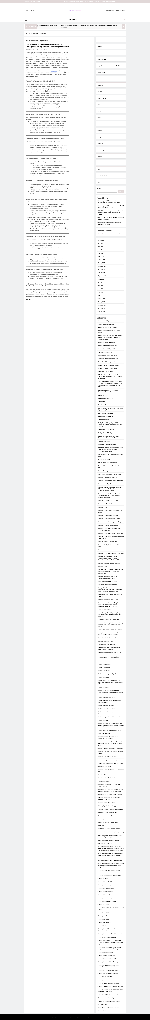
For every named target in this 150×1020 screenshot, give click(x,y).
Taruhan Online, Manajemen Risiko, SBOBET (109, 875)
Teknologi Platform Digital (105, 976)
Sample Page (73, 20)
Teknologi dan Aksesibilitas (105, 916)
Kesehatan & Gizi (102, 566)
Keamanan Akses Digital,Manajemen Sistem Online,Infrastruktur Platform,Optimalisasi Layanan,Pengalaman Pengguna (109, 488)
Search (99, 188)
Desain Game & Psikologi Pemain (106, 362)
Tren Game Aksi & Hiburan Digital (106, 998)
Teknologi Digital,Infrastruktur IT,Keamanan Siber (110, 934)
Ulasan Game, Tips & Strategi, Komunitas (108, 1007)
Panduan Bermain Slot (103, 677)
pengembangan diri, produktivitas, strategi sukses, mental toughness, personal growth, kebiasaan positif (111, 743)
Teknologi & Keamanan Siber (105, 891)
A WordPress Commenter (105, 234)
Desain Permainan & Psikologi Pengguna (108, 365)
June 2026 (100, 246)
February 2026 (101, 259)
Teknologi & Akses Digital (104, 878)
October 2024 (101, 311)
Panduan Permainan (103, 720)
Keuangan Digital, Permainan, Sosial (107, 584)
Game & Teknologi (103, 395)
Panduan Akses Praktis (104, 670)
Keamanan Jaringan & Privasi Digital (107, 541)
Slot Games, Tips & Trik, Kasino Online (108, 822)
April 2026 (100, 253)
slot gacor (54, 71)
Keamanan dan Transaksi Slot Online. (107, 504)
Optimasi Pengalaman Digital (105, 641)
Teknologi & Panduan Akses (105, 895)
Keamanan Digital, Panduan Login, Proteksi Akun (110, 533)
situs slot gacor (102, 98)
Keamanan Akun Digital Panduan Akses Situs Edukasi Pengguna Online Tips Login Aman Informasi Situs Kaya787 (109, 495)
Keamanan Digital (102, 507)
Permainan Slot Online (104, 781)
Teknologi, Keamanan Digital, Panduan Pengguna (110, 986)
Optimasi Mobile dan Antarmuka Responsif (109, 638)
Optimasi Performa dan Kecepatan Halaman (109, 652)
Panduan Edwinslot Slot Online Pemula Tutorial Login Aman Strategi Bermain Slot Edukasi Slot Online (110, 682)
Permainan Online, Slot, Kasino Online (108, 778)
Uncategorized (101, 1011)
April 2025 (100, 292)
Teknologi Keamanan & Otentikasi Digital (108, 962)
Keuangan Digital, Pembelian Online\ (107, 581)
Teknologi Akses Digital (104, 912)
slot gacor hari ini (102, 175)
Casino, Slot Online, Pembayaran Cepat (108, 358)
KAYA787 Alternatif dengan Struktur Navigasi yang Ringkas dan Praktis (96, 1)
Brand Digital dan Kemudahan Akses (107, 355)
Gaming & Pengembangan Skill (106, 416)
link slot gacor (101, 72)
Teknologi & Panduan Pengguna (106, 898)
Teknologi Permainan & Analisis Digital (108, 970)
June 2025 (100, 285)
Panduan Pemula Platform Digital (106, 708)
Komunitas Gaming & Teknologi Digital (108, 599)
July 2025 (100, 282)
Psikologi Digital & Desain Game (106, 802)
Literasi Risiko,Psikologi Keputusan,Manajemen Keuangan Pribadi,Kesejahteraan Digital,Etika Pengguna (110, 614)
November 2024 (102, 308)
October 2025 (101, 272)
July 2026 (100, 243)
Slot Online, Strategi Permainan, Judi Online (109, 840)
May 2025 (100, 289)
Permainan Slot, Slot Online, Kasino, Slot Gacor (110, 794)
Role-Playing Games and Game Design (108, 812)
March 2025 (101, 295)
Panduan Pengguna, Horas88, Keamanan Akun (110, 717)
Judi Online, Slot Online (104, 459)
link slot (100, 91)
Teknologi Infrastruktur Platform (106, 955)
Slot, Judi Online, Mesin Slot (105, 843)
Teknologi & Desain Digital (105, 881)
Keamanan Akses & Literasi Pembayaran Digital (110, 480)
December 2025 (102, 266)
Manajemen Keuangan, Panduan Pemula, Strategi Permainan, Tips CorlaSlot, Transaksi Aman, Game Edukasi (111, 624)
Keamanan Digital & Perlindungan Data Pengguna (110, 522)
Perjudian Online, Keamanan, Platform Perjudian (110, 763)
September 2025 (102, 276)
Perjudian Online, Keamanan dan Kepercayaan (110, 760)
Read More (28, 299)
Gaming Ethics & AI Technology (106, 429)
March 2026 (101, 256)
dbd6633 (29, 49)
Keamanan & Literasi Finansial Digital (107, 477)
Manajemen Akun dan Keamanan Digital (108, 619)
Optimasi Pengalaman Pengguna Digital (108, 644)
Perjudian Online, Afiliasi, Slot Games (107, 756)
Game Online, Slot (102, 405)
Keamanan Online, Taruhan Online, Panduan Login (111, 553)
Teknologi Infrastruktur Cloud (105, 952)
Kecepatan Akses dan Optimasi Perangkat (109, 563)
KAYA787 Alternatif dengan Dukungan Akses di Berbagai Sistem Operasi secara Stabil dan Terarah (58, 25)
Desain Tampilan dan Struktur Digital (107, 368)
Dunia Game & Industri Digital (105, 371)
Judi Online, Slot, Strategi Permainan (107, 462)
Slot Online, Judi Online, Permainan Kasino (109, 828)
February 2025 (101, 298)
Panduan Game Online (103, 687)
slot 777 (100, 111)
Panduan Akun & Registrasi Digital (107, 674)
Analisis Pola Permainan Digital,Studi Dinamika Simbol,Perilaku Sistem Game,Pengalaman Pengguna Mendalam (110, 337)
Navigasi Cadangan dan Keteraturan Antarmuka (110, 629)
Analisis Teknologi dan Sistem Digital (108, 345)
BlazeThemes (85, 1017)
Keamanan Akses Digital (104, 484)
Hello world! (117, 234)
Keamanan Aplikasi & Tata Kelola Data (108, 500)
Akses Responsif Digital (104, 321)
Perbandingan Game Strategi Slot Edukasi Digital (110, 748)
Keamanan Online (102, 550)
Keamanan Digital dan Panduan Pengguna (108, 525)
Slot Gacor (101, 85)
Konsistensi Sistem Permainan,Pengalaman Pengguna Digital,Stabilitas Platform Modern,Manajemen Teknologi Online (109, 604)
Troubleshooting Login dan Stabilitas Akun (109, 1001)
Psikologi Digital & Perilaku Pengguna (108, 806)
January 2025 (101, 302)
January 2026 (101, 263)
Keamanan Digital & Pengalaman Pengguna (109, 518)
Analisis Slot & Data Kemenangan (106, 342)
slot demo (100, 143)
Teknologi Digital (102, 925)
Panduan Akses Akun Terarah (105, 661)
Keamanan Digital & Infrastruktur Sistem (108, 515)
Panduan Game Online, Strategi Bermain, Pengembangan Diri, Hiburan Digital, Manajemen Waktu (110, 692)
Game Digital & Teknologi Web (106, 398)
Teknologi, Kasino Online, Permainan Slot (108, 983)
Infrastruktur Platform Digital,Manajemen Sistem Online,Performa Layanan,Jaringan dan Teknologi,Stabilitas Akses (110, 449)
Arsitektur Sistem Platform (105, 352)
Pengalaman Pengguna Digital (105, 733)
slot (99, 78)
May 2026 (100, 250)
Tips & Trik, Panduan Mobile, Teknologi (108, 994)
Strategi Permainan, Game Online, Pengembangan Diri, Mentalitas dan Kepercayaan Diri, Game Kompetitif (111, 865)
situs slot (100, 117)
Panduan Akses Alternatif (104, 664)
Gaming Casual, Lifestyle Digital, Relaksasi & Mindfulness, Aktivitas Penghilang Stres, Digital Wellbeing (110, 424)
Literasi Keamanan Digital (104, 609)
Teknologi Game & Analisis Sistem (107, 937)
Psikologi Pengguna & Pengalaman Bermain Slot (110, 809)
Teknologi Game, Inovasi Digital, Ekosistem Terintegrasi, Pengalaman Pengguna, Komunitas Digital (110, 942)
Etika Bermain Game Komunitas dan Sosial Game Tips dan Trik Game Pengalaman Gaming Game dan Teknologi (111, 376)
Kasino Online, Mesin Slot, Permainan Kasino (109, 474)
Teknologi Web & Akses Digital (106, 980)
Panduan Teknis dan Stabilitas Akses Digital (109, 730)
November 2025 (102, 269)
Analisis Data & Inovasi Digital (106, 324)
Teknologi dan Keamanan (104, 922)
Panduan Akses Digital (104, 667)
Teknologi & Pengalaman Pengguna (107, 901)
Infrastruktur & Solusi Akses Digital (107, 444)
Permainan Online (102, 774)
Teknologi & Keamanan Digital (106, 888)
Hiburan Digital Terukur (104, 441)
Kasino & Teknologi (103, 471)
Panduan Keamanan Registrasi (106, 705)
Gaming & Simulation (103, 419)
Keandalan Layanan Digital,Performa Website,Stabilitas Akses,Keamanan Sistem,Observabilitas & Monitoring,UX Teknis (110, 558)
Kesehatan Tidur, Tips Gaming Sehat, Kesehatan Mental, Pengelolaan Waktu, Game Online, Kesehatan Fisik (110, 571)
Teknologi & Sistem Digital (105, 904)
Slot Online (101, 825)
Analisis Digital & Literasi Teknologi (107, 327)
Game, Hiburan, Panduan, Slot (105, 413)
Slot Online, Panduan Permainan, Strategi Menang (111, 832)
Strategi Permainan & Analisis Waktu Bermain (110, 860)
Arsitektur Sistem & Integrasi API (106, 349)
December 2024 (102, 305)
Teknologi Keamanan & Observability (107, 958)
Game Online (101, 401)
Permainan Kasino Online (104, 766)
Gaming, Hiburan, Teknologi (105, 433)
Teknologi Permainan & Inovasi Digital (108, 973)
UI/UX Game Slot (102, 1004)
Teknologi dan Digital (103, 919)
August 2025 (101, 279)
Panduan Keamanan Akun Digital (106, 697)
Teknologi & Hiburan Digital (105, 885)
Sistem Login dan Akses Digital (106, 815)
